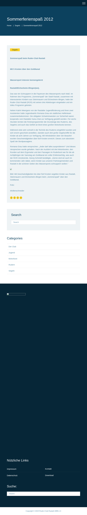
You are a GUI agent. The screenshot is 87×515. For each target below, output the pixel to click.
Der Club (12, 247)
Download (49, 475)
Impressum (11, 469)
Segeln (17, 25)
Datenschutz (12, 475)
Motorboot (13, 259)
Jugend (12, 253)
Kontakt (48, 469)
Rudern (12, 265)
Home (9, 25)
